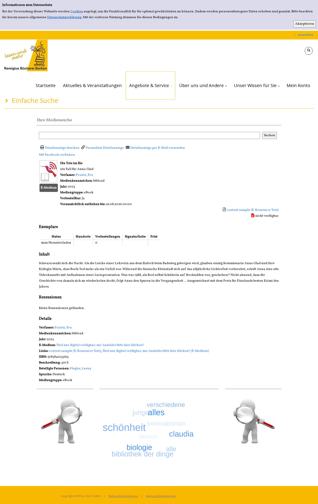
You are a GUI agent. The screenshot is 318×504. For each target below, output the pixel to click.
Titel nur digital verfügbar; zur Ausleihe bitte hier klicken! (100, 345)
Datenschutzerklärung (64, 17)
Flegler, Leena (80, 368)
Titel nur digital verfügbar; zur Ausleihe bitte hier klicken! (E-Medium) (155, 351)
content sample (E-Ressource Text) (75, 351)
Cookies (76, 11)
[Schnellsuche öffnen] (309, 51)
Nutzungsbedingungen (161, 496)
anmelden (305, 35)
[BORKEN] (26, 55)
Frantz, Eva (84, 175)
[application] (150, 85)
